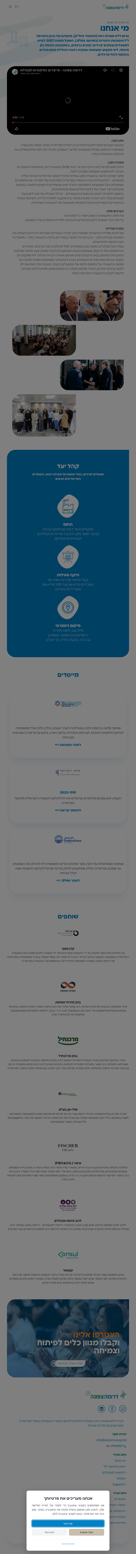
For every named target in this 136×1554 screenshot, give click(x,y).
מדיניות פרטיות (68, 1544)
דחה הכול (49, 1532)
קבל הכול (68, 1523)
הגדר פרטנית (86, 1532)
